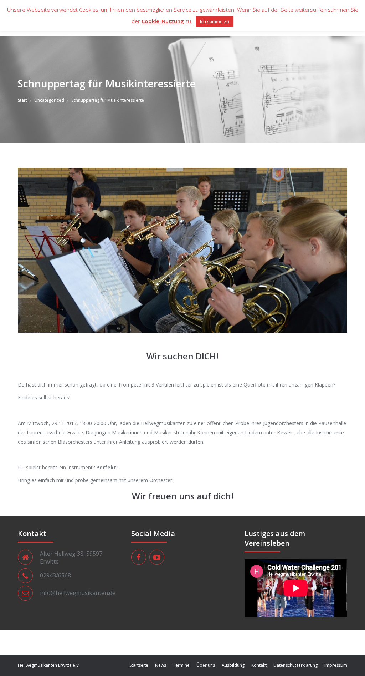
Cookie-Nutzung (163, 21)
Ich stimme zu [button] (214, 21)
